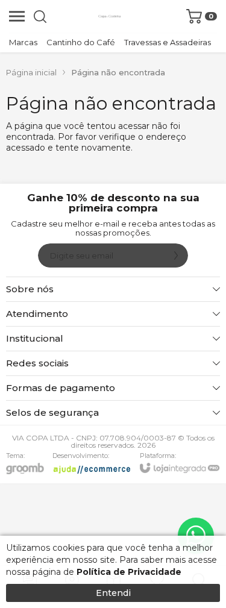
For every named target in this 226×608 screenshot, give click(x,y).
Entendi (113, 593)
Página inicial (31, 72)
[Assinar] (176, 255)
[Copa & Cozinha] (109, 16)
